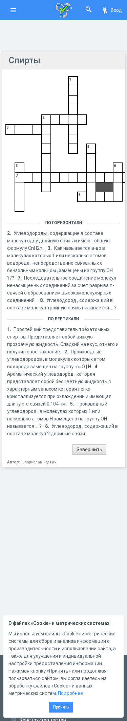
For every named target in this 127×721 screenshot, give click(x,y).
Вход (116, 10)
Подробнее (70, 693)
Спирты (24, 60)
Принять (61, 707)
